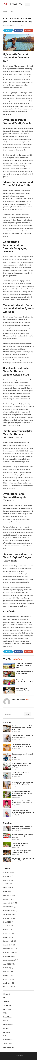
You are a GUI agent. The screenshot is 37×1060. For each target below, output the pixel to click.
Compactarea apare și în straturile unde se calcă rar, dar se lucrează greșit (22, 755)
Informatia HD (8, 1040)
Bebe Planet (7, 1017)
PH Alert (6, 1028)
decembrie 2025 (8, 903)
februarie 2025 (8, 941)
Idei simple (7, 998)
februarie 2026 (8, 895)
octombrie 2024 (8, 956)
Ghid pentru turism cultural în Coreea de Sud (24, 681)
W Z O (5, 1013)
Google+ (29, 30)
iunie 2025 (6, 926)
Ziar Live (6, 1002)
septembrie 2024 (9, 960)
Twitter (9, 30)
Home (5, 12)
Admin (12, 26)
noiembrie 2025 (8, 907)
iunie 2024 (6, 972)
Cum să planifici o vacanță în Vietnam (23, 689)
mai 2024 (6, 975)
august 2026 (7, 872)
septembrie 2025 (9, 914)
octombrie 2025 (8, 910)
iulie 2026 (6, 876)
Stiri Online (7, 1032)
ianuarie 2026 (7, 899)
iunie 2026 (6, 880)
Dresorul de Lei (8, 1047)
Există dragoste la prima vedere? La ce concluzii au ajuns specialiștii (22, 835)
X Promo (6, 1036)
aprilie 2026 (7, 888)
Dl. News (6, 1021)
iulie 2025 (6, 922)
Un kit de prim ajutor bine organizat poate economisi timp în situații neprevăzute (23, 812)
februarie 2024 (8, 987)
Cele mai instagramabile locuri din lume (24, 672)
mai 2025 (6, 930)
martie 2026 (7, 892)
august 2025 (7, 918)
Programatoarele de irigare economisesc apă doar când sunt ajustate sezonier (22, 793)
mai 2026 (6, 884)
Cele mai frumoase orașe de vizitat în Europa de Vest (24, 665)
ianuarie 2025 (7, 945)
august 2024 (7, 964)
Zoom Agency (8, 1044)
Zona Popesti (7, 1005)
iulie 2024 (6, 968)
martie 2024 (7, 983)
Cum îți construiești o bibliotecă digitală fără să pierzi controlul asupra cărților (22, 727)
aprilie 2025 (7, 933)
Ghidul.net (6, 994)
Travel (11, 12)
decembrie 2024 (8, 949)
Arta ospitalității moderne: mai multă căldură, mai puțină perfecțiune (21, 765)
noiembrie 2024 (8, 952)
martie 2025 (7, 937)
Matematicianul (8, 1024)
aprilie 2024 (7, 979)
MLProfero (7, 1009)
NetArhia (20, 1055)
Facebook (19, 30)
